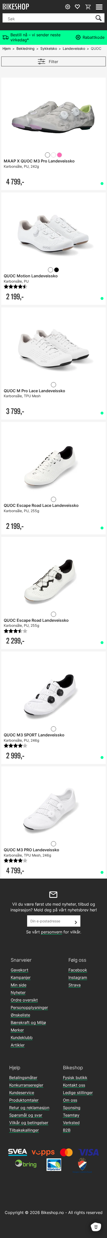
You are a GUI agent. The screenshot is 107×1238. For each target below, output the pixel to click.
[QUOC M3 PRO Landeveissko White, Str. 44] (53, 807)
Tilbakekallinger (24, 1130)
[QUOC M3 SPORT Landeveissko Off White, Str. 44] (53, 693)
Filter (53, 61)
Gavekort (19, 969)
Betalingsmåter (23, 1077)
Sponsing (71, 1107)
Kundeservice (21, 1092)
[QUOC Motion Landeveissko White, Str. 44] (53, 233)
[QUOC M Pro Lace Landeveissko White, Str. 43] (53, 348)
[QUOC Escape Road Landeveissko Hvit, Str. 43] (53, 578)
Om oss (70, 1100)
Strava (74, 984)
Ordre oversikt (24, 999)
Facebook (77, 969)
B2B (66, 1130)
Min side (18, 984)
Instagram (77, 977)
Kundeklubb (22, 1037)
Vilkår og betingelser (28, 1122)
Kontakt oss (74, 1085)
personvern (51, 931)
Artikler (18, 1045)
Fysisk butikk (75, 1077)
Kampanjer (21, 977)
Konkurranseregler (26, 1085)
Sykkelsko (48, 48)
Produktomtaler (24, 1100)
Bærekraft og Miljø (28, 1022)
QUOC (96, 48)
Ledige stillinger (78, 1092)
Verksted (71, 1122)
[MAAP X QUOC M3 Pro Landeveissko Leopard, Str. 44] (53, 119)
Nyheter (18, 992)
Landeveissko (74, 48)
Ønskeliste (20, 1014)
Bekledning (25, 48)
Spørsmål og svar (25, 1115)
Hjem (6, 48)
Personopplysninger (29, 1007)
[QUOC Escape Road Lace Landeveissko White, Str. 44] (53, 463)
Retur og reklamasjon (29, 1107)
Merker (17, 1030)
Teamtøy (71, 1115)
